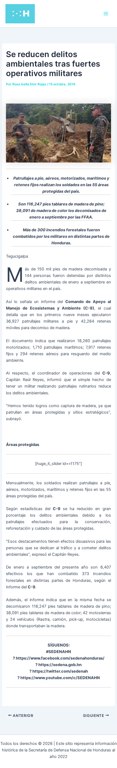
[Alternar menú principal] (106, 13)
